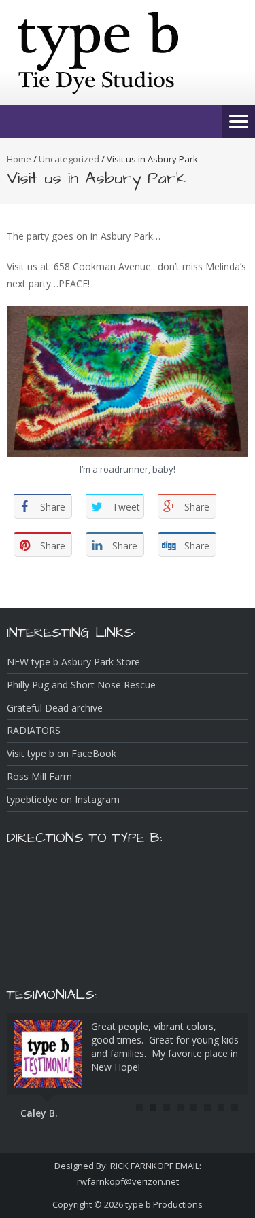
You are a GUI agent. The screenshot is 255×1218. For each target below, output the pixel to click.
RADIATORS (34, 730)
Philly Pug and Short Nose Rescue (81, 684)
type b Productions (164, 1204)
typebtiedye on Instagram (63, 799)
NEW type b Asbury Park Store (73, 661)
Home (19, 159)
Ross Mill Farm (39, 776)
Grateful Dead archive (55, 707)
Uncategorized (69, 159)
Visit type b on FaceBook (61, 753)
